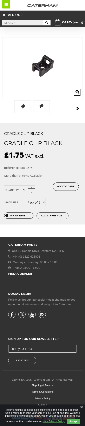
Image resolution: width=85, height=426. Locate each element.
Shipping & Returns (42, 385)
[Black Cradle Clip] (23, 107)
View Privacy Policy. (54, 421)
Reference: (11, 168)
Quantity (12, 190)
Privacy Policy (42, 398)
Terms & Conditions (42, 391)
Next (77, 108)
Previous (6, 108)
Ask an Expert (19, 215)
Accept (73, 421)
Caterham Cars (42, 380)
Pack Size (12, 202)
